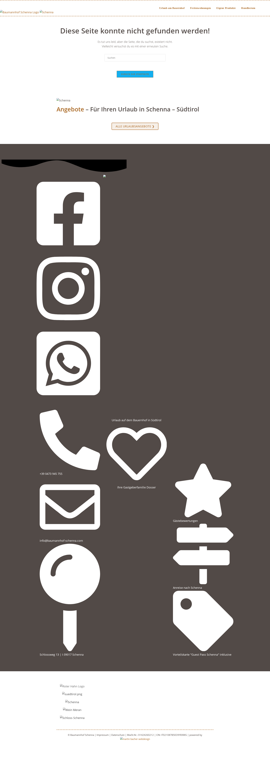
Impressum (103, 734)
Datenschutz (118, 734)
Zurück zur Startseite (135, 74)
